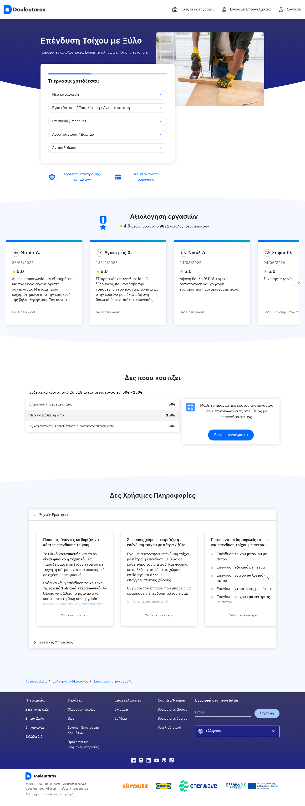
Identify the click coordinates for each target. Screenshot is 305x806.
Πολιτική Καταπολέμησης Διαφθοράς (50, 794)
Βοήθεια (120, 718)
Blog (71, 718)
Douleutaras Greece (173, 709)
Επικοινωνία (34, 727)
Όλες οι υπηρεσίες (81, 709)
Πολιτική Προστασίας (74, 788)
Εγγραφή (121, 709)
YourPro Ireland (169, 727)
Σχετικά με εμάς (37, 709)
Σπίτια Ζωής (34, 718)
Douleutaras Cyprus (172, 718)
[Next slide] (299, 282)
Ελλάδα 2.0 (33, 736)
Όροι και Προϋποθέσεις (40, 788)
